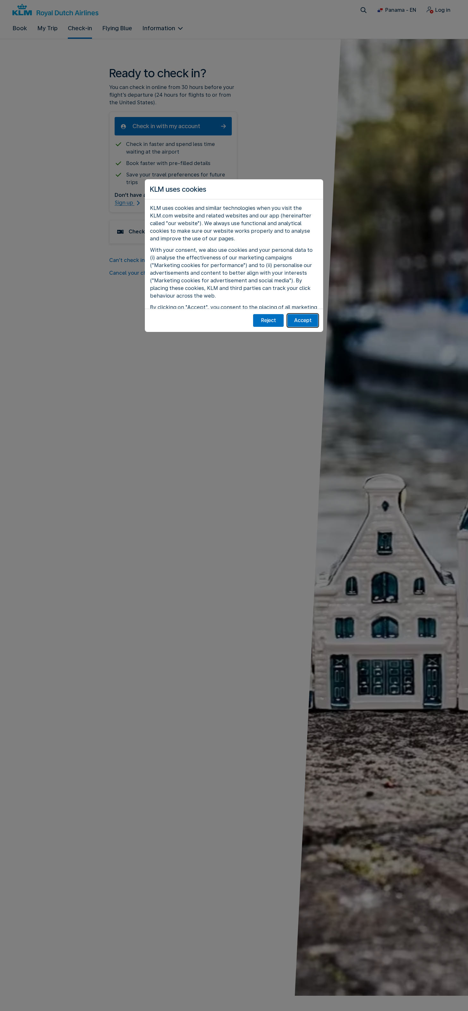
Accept (303, 320)
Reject (268, 320)
